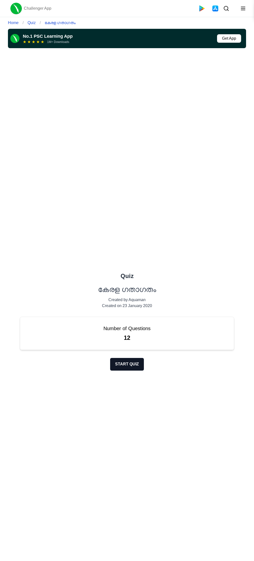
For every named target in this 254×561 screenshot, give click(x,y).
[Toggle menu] (243, 8)
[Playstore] (202, 8)
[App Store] (215, 8)
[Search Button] (225, 8)
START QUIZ (127, 364)
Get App (229, 38)
